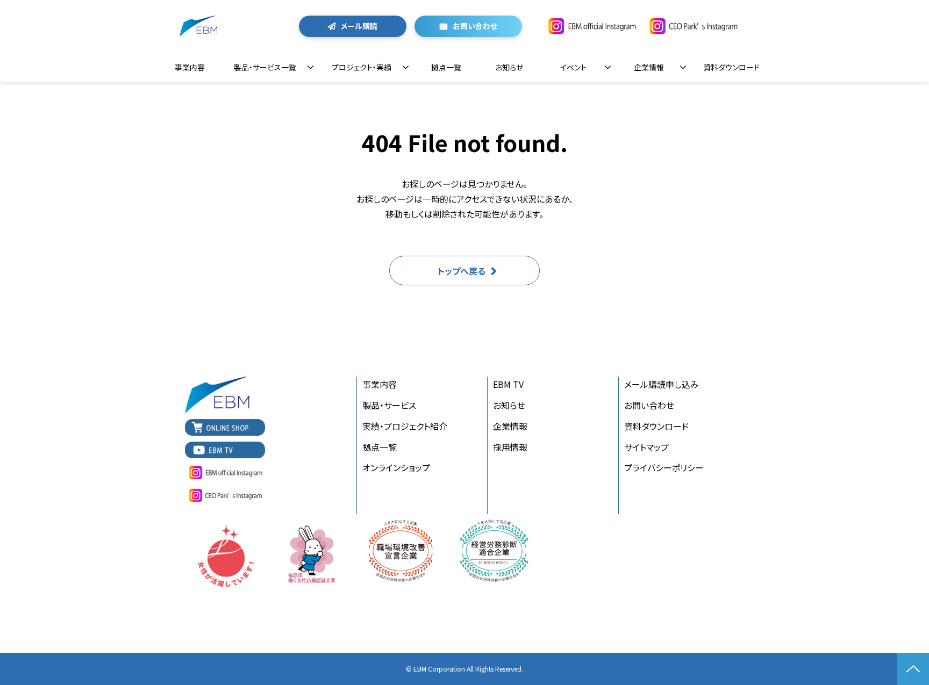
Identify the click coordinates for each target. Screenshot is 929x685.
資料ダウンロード (731, 67)
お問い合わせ (475, 25)
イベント (573, 67)
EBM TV (508, 384)
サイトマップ (646, 447)
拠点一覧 (446, 67)
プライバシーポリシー (664, 467)
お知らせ (509, 67)
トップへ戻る (461, 270)
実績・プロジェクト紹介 (404, 426)
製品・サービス (389, 405)
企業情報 (649, 67)
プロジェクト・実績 (361, 67)
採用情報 (510, 447)
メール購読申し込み (661, 384)
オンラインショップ (396, 467)
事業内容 (190, 67)
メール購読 (359, 25)
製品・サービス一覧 (265, 67)
